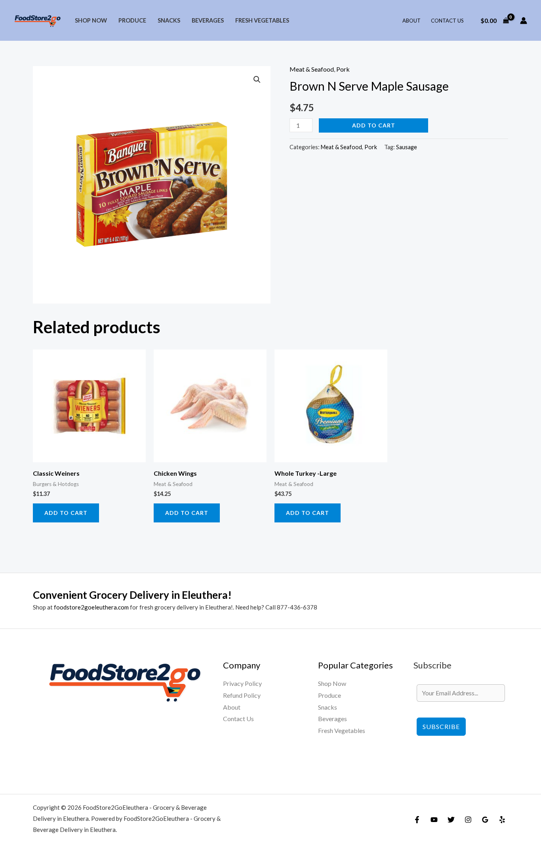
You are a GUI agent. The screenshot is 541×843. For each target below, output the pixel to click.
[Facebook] (417, 819)
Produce (132, 20)
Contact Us (447, 20)
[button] (257, 79)
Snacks (169, 20)
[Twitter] (451, 819)
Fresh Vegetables (262, 20)
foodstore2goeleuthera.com (91, 607)
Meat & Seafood (312, 69)
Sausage (406, 147)
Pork (343, 69)
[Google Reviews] (485, 819)
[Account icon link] (523, 20)
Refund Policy (242, 695)
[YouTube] (434, 819)
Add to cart (373, 125)
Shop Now (91, 20)
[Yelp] (502, 819)
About (411, 20)
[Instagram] (468, 819)
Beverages (208, 20)
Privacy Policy (242, 683)
